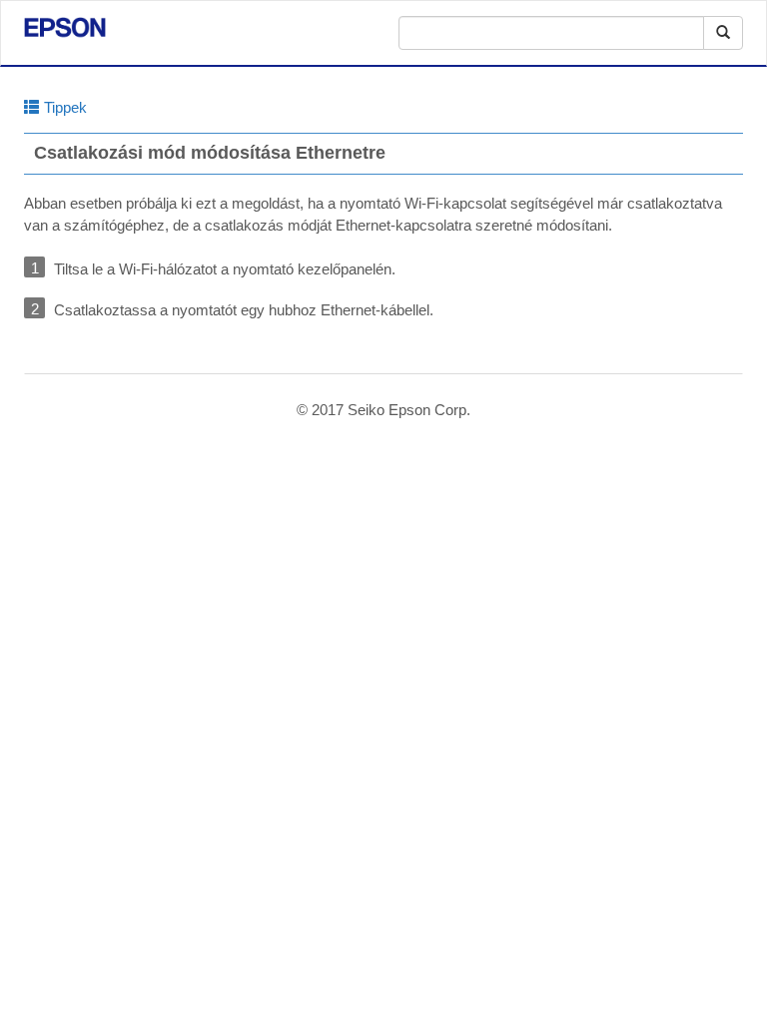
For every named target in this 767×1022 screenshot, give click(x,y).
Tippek (65, 107)
